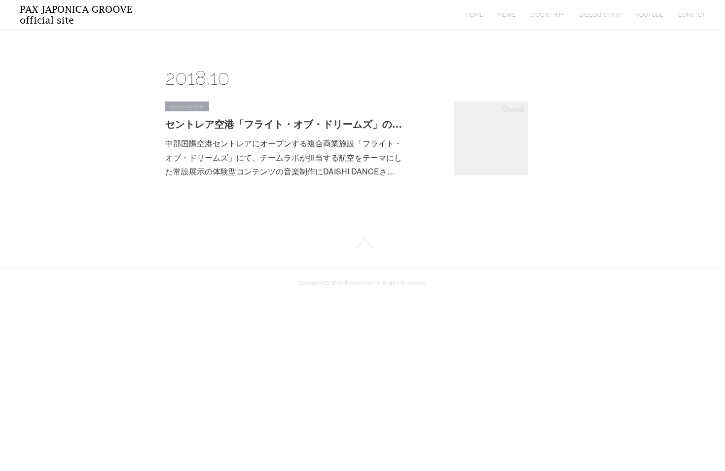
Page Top (362, 243)
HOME (474, 14)
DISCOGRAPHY (600, 14)
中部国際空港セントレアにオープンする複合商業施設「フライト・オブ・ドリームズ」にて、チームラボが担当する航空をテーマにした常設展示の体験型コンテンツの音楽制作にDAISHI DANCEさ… (283, 157)
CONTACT (691, 14)
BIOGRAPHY (547, 14)
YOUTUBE (649, 14)
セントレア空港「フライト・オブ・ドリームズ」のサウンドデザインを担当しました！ (283, 123)
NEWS (506, 14)
